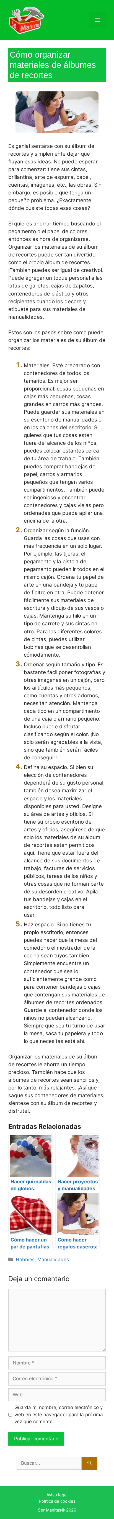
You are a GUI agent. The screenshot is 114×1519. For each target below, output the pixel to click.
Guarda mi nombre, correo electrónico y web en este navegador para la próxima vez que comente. (58, 1414)
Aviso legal (57, 1494)
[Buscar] (89, 1463)
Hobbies (25, 1259)
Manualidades (53, 1259)
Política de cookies (57, 1501)
